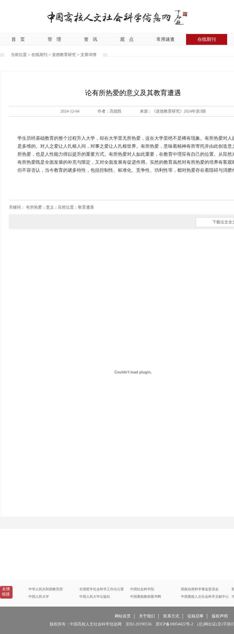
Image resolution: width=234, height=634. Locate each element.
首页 (18, 39)
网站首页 (123, 616)
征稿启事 (195, 616)
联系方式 (171, 616)
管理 (54, 39)
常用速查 (165, 39)
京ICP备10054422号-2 (174, 624)
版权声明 (220, 616)
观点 (127, 39)
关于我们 (147, 616)
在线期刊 (206, 39)
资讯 (90, 39)
